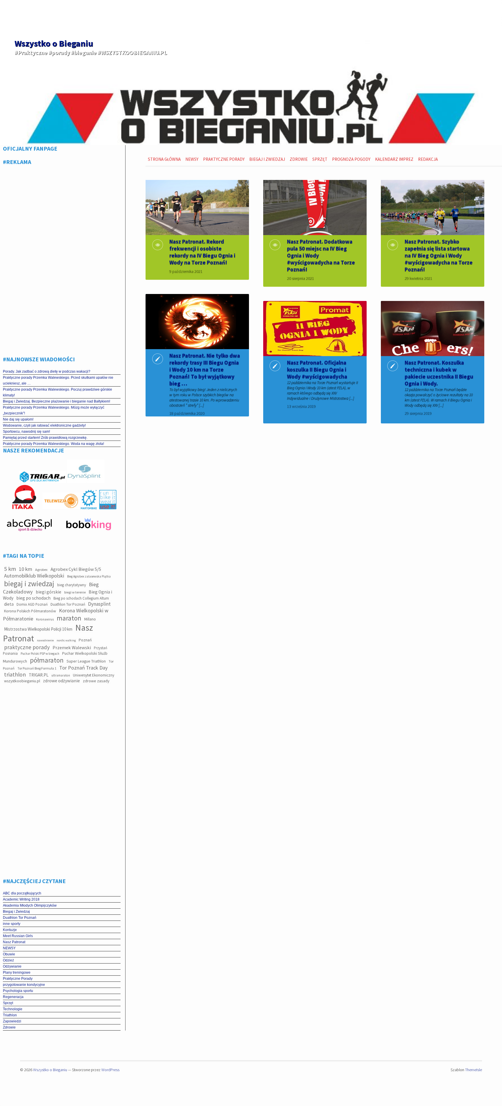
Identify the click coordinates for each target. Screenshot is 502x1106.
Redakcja (428, 159)
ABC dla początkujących (22, 893)
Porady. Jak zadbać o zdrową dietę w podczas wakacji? (46, 371)
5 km (10, 568)
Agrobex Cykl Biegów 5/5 (76, 569)
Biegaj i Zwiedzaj (16, 912)
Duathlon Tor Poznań (68, 604)
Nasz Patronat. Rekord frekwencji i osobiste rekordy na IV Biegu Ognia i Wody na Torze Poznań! (202, 252)
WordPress (110, 1069)
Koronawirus (45, 619)
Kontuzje (10, 930)
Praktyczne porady (224, 159)
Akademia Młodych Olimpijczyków (30, 905)
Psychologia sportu (18, 991)
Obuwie (9, 954)
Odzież (8, 960)
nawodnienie (45, 640)
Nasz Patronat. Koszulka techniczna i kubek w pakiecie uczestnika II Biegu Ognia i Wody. (439, 373)
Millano (90, 619)
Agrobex (41, 569)
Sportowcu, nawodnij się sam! (26, 432)
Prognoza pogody (351, 159)
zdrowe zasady (96, 680)
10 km (25, 569)
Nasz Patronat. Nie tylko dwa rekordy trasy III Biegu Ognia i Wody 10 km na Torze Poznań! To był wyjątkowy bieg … (204, 369)
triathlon (15, 674)
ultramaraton (60, 675)
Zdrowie (9, 1027)
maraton (69, 618)
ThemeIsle (473, 1069)
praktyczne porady (27, 647)
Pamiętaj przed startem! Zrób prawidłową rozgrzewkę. (45, 438)
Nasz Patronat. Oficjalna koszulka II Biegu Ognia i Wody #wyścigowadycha (317, 369)
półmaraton (47, 660)
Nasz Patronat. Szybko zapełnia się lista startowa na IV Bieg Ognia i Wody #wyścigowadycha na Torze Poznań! (439, 255)
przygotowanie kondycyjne (24, 985)
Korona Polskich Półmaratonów (30, 611)
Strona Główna (164, 159)
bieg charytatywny (71, 584)
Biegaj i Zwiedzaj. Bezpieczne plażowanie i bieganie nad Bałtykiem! (56, 401)
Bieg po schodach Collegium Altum (81, 598)
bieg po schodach (33, 598)
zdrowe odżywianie (61, 680)
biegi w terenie (75, 592)
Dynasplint (99, 604)
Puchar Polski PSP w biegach (40, 654)
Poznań (85, 640)
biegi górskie (48, 592)
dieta (9, 604)
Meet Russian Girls (18, 936)
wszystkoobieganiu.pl (22, 680)
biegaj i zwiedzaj (29, 583)
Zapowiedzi (12, 1021)
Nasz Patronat (14, 942)
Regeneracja (13, 997)
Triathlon (10, 1015)
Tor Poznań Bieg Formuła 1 (36, 668)
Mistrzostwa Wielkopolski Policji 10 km (38, 629)
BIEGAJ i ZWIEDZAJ (267, 159)
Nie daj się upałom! (18, 419)
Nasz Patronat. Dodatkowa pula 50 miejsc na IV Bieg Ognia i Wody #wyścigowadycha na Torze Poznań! (321, 255)
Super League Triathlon (86, 661)
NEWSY (9, 948)
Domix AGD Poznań (32, 604)
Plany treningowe (17, 972)
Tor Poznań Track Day (83, 667)
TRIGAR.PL (39, 675)
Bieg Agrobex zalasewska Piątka (89, 576)
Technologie (12, 1009)
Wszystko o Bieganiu (54, 43)
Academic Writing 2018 (21, 899)
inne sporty (11, 924)
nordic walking (66, 640)
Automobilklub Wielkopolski (34, 575)
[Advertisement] (62, 258)
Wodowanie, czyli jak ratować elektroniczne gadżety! (44, 425)
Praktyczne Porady (18, 979)
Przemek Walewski (72, 647)
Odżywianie (12, 966)
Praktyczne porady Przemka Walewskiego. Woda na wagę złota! (53, 444)
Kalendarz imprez (394, 159)
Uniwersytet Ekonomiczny (93, 675)
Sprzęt (8, 1003)
